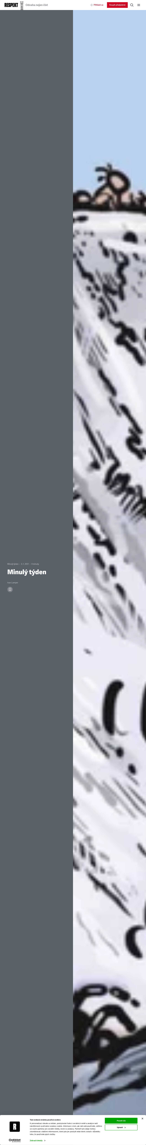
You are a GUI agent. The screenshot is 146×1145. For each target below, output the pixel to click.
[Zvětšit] (109, 577)
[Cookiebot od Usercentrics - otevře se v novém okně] (15, 1140)
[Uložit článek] (10, 589)
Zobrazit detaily (36, 1140)
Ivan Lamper (12, 582)
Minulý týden (12, 564)
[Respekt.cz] (11, 5)
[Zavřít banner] (142, 1118)
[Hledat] (132, 5)
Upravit (120, 1127)
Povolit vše (121, 1121)
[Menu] (138, 5)
